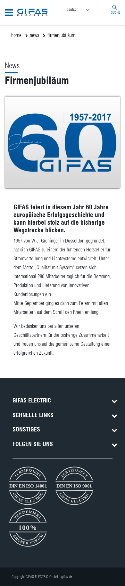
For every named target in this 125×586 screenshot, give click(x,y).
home (16, 35)
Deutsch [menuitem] (73, 9)
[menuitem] (83, 10)
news (34, 35)
